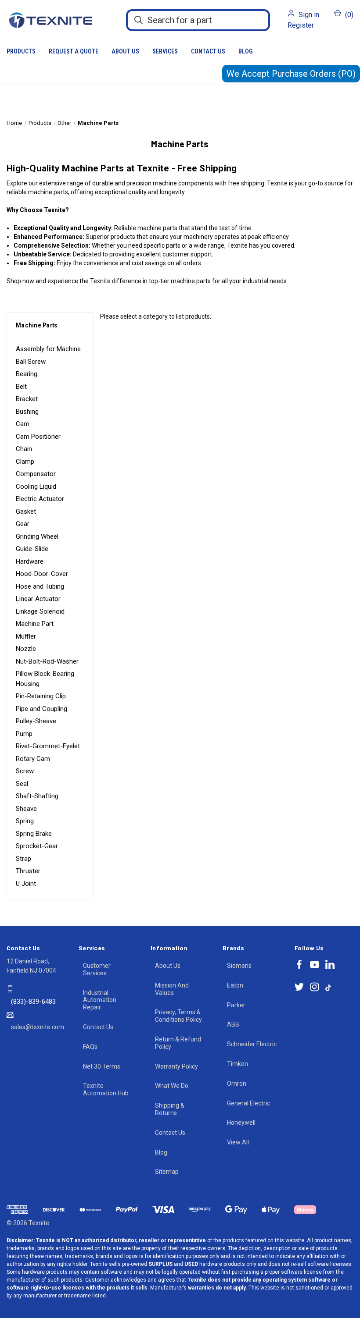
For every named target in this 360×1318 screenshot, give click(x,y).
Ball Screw (31, 362)
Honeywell (241, 1122)
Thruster (28, 871)
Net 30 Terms (101, 1066)
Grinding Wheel (37, 536)
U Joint (26, 884)
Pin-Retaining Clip (41, 696)
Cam (22, 424)
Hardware (29, 561)
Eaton (235, 985)
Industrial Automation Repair (99, 1000)
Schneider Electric (252, 1044)
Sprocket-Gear (37, 846)
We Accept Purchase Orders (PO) (291, 73)
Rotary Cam (33, 759)
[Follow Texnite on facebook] (299, 964)
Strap (23, 859)
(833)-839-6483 (33, 1001)
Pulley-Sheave (36, 721)
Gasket (26, 511)
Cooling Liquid (36, 486)
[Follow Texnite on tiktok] (328, 987)
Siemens (239, 965)
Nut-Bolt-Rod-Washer (47, 661)
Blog (245, 51)
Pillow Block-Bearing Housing (45, 679)
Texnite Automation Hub (106, 1089)
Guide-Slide (32, 549)
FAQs (90, 1046)
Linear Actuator (38, 599)
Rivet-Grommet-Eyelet (48, 746)
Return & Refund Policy (178, 1043)
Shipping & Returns (169, 1109)
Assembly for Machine (48, 349)
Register (301, 25)
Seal (22, 784)
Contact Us (208, 51)
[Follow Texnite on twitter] (299, 986)
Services (165, 51)
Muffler (26, 636)
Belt (21, 387)
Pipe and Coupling (41, 709)
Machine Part (35, 624)
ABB (233, 1024)
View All (238, 1142)
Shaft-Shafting (37, 796)
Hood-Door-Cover (42, 574)
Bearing (26, 374)
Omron (236, 1083)
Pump (24, 734)
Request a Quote (73, 51)
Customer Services (97, 969)
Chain (24, 449)
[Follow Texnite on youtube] (314, 964)
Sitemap (167, 1171)
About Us (125, 51)
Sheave (26, 809)
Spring (25, 821)
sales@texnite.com (37, 1026)
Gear (22, 524)
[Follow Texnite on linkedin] (330, 964)
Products (21, 51)
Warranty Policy (176, 1066)
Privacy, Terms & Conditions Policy (178, 1016)
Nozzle (26, 649)
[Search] (138, 20)
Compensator (36, 474)
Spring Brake (34, 834)
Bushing (27, 412)
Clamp (25, 461)
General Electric (248, 1103)
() (348, 15)
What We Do (171, 1085)
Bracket (27, 399)
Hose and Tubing (40, 586)
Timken (237, 1063)
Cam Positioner (38, 437)
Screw (25, 771)
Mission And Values (172, 989)
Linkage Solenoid (40, 611)
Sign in (309, 15)
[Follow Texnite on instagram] (314, 986)
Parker (236, 1005)
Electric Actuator (40, 499)
